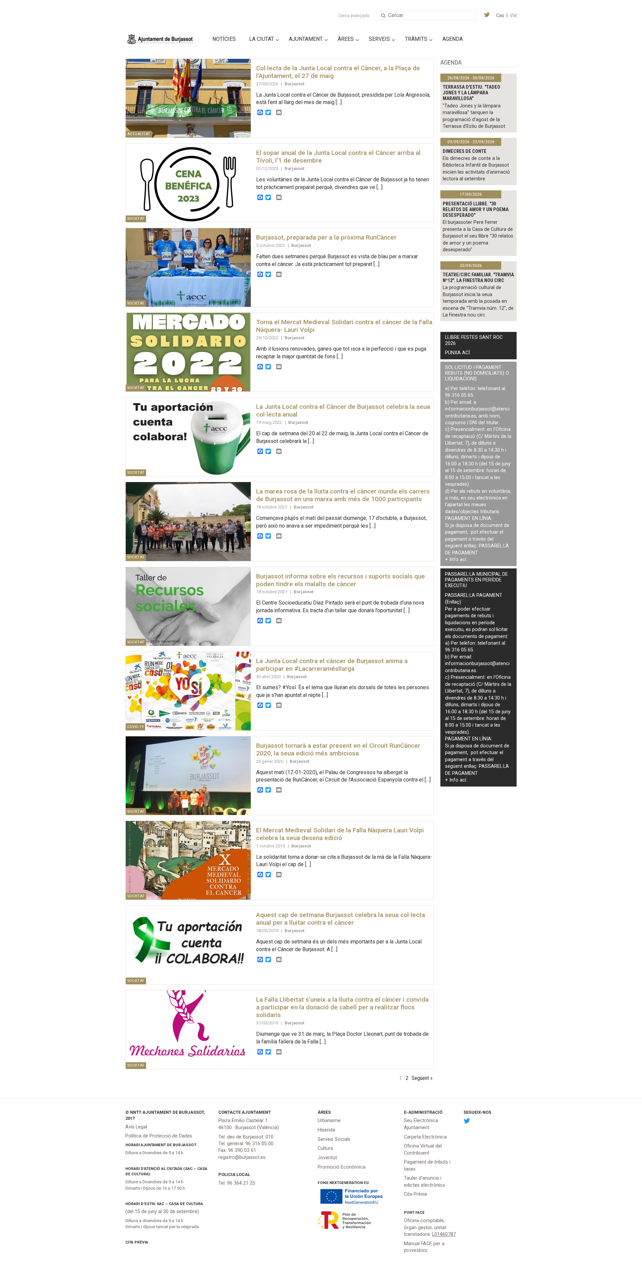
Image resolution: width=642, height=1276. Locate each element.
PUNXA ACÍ (457, 353)
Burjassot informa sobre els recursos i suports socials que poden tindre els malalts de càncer (340, 580)
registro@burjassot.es (241, 1157)
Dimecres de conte (465, 151)
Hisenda (326, 1130)
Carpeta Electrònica (425, 1137)
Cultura (325, 1148)
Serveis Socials (334, 1139)
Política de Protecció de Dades (158, 1136)
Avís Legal (136, 1127)
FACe (420, 1212)
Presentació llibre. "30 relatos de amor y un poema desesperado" (476, 209)
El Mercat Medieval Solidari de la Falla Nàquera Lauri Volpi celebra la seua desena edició (340, 834)
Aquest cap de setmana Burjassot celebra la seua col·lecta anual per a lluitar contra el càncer (340, 918)
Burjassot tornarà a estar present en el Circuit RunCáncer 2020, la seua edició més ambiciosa (338, 749)
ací (463, 559)
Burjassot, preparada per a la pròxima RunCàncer (326, 237)
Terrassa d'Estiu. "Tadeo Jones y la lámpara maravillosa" (471, 93)
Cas (500, 15)
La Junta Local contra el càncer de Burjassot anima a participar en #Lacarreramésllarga (332, 664)
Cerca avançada (353, 15)
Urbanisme (329, 1120)
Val (513, 15)
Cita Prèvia (136, 1242)
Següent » (422, 1078)
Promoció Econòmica (341, 1167)
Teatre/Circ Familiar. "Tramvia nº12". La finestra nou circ (478, 277)
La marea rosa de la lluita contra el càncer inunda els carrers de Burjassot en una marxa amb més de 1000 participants (343, 495)
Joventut (327, 1158)
